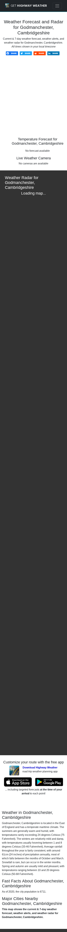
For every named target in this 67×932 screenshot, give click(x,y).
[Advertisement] (33, 98)
